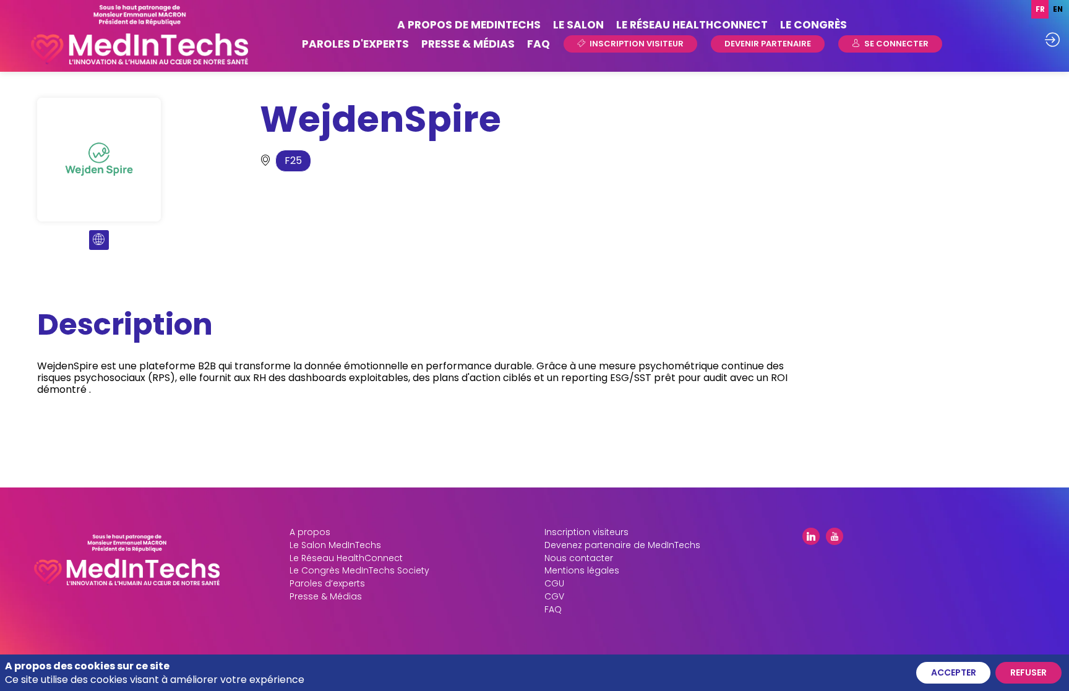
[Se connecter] (1052, 39)
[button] (630, 44)
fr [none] (1040, 9)
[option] (1058, 9)
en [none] (1058, 9)
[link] (469, 25)
